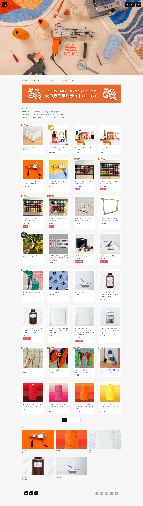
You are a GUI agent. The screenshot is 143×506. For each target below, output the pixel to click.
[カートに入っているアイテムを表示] (138, 4)
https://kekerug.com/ (116, 493)
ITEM (32, 80)
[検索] (4, 4)
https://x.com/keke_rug (96, 493)
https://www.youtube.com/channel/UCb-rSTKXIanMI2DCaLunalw (111, 493)
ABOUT (52, 80)
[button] (130, 4)
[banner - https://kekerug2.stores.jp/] (71, 93)
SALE (73, 80)
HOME (25, 80)
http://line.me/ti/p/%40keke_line (106, 493)
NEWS (66, 80)
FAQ (59, 80)
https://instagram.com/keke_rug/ (101, 493)
